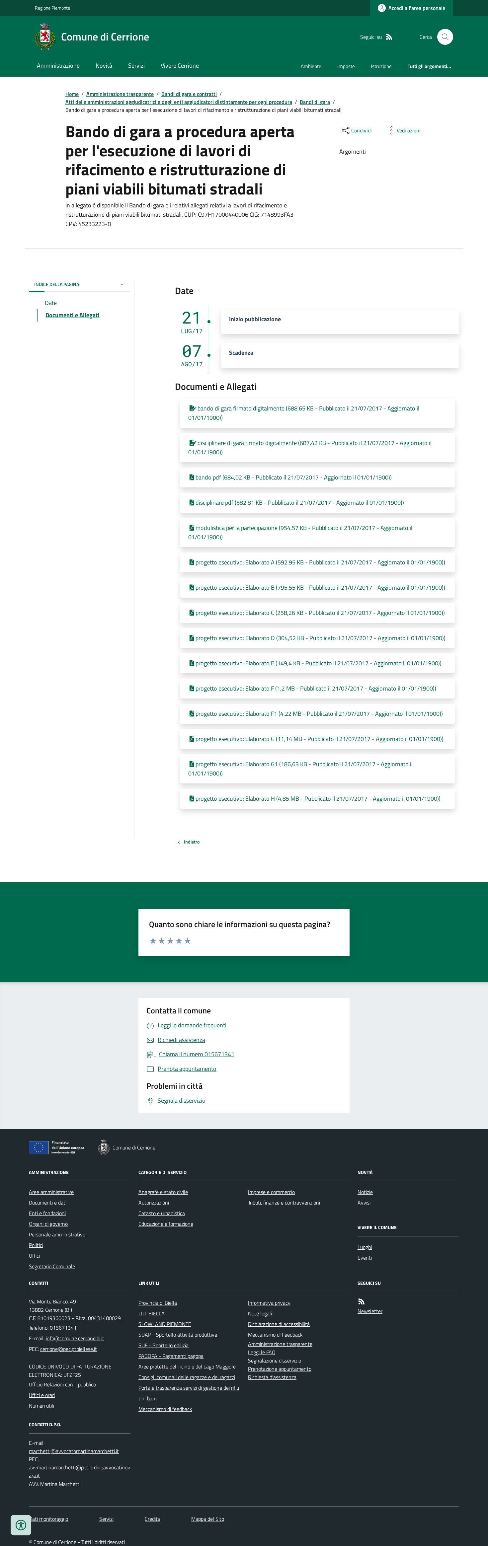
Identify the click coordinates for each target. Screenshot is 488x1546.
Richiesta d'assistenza (272, 1377)
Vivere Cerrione (180, 65)
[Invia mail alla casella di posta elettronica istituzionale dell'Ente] (75, 1338)
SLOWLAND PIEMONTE (164, 1324)
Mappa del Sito (207, 1519)
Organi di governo (48, 1224)
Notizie (365, 1192)
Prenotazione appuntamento (279, 1369)
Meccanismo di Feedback (275, 1335)
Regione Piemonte (52, 7)
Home (72, 94)
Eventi (365, 1258)
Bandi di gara (315, 102)
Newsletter (370, 1311)
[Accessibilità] (21, 1525)
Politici (36, 1245)
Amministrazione (58, 65)
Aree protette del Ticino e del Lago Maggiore (187, 1366)
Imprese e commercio (271, 1192)
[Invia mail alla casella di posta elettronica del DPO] (74, 1451)
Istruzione (381, 66)
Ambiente (311, 66)
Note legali (260, 1313)
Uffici (34, 1256)
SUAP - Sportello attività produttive (177, 1335)
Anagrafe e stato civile (163, 1192)
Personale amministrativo (57, 1234)
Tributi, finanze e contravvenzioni (284, 1203)
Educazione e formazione (165, 1224)
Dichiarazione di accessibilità (279, 1324)
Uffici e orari (42, 1395)
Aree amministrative (51, 1192)
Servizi (136, 65)
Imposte (346, 66)
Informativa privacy (269, 1303)
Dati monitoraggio (48, 1519)
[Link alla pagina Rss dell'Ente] (362, 1301)
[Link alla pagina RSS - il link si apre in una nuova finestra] (389, 37)
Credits (152, 1519)
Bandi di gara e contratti (189, 94)
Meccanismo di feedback (165, 1409)
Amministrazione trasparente (120, 94)
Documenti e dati (47, 1203)
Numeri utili (41, 1406)
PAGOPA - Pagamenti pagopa (170, 1356)
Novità (104, 65)
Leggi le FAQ (262, 1352)
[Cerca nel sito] (442, 37)
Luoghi (365, 1247)
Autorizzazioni (153, 1203)
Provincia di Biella (157, 1303)
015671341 (63, 1328)
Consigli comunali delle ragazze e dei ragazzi (186, 1377)
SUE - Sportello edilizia (163, 1345)
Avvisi (364, 1203)
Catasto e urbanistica (161, 1213)
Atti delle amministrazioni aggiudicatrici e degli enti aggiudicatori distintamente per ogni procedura (178, 102)
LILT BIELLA (151, 1313)
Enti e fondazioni (47, 1213)
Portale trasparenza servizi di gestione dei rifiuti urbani (188, 1393)
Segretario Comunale (52, 1266)
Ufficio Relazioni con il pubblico (62, 1384)
